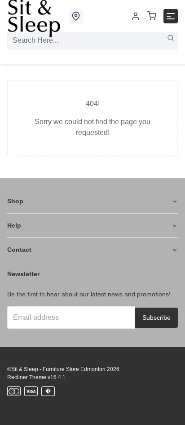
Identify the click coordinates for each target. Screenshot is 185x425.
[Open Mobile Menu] (170, 16)
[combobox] (92, 40)
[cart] (151, 16)
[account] (135, 16)
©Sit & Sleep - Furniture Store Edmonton (56, 369)
